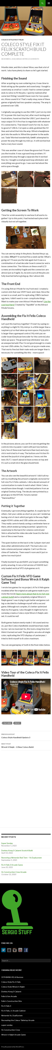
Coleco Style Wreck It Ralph (13, 987)
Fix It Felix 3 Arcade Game (12, 865)
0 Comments (34, 59)
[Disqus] (26, 790)
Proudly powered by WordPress (12, 1047)
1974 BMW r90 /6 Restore (12, 977)
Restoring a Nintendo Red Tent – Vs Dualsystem (21, 857)
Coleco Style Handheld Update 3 (15, 736)
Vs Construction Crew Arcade (13, 872)
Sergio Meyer (21, 59)
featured (7, 723)
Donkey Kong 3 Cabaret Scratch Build (17, 850)
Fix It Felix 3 (6, 1006)
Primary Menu (49, 3)
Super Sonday (7, 843)
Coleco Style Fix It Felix (12, 40)
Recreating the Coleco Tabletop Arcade (17, 1020)
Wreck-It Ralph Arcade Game (13, 1034)
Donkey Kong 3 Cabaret (11, 991)
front (17, 723)
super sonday (7, 1025)
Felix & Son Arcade (9, 996)
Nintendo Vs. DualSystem (12, 1015)
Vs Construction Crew (10, 1030)
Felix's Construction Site (11, 1001)
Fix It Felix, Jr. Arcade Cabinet (13, 1011)
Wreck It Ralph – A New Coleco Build (17, 745)
